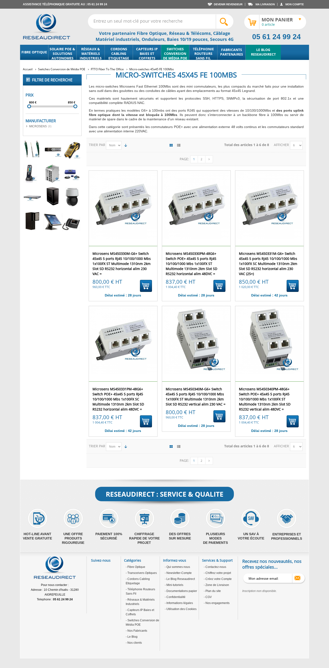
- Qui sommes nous (177, 567)
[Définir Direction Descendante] (125, 145)
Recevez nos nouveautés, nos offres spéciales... (272, 564)
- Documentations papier (181, 591)
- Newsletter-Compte (178, 573)
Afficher (282, 144)
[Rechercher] (224, 21)
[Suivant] (209, 159)
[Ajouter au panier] (146, 286)
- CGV (208, 597)
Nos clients (134, 642)
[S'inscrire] (297, 578)
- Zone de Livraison (216, 585)
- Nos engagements (217, 603)
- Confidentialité (175, 597)
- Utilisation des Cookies (181, 609)
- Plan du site (212, 591)
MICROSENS (38, 126)
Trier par (97, 144)
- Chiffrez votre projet (217, 573)
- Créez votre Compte (218, 579)
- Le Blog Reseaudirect (180, 579)
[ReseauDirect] (46, 26)
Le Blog (132, 636)
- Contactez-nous (215, 567)
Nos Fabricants (137, 630)
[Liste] (178, 145)
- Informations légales (179, 603)
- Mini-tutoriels (174, 585)
